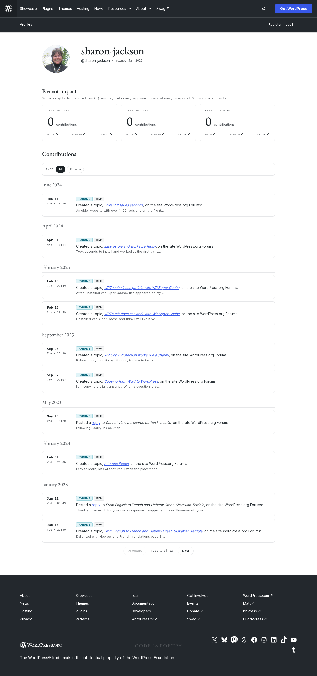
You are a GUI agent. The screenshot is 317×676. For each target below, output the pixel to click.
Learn (136, 595)
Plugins (81, 611)
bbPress (252, 611)
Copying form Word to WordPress (131, 381)
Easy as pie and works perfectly (130, 246)
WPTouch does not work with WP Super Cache (142, 314)
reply (96, 422)
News (24, 603)
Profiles (26, 24)
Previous (135, 551)
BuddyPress (255, 619)
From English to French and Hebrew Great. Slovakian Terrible (153, 531)
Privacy (26, 619)
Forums (75, 169)
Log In (290, 24)
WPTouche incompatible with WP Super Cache (141, 287)
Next (185, 551)
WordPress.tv (145, 619)
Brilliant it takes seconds (123, 205)
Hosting (26, 611)
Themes (82, 603)
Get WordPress (293, 8)
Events (192, 603)
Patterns (82, 619)
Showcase (84, 595)
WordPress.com (258, 595)
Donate (195, 611)
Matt (249, 603)
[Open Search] (263, 8)
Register (275, 24)
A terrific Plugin (116, 463)
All (60, 169)
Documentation (144, 603)
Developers (141, 611)
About (25, 595)
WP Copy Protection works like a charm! (136, 355)
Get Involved (198, 595)
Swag (194, 619)
